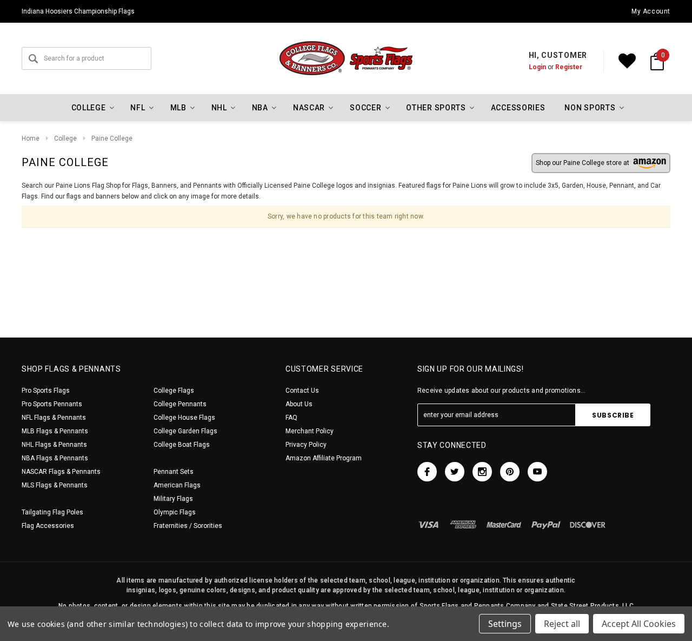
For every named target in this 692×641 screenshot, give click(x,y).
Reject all (562, 624)
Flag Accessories (48, 526)
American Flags (177, 485)
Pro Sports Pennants (52, 404)
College (65, 138)
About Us (298, 404)
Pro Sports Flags (46, 390)
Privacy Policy (306, 444)
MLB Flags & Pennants (55, 431)
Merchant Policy (309, 431)
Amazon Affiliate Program (323, 458)
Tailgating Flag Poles (52, 512)
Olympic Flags (175, 512)
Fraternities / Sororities (188, 526)
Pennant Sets (174, 471)
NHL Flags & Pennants (54, 444)
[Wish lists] (627, 61)
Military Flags (173, 499)
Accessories (518, 107)
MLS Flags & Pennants (55, 485)
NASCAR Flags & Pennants (61, 471)
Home (30, 138)
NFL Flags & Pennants (54, 417)
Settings (505, 624)
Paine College (111, 138)
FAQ (291, 417)
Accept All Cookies (639, 624)
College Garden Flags (185, 431)
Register (568, 67)
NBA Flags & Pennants (55, 458)
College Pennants (180, 404)
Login (537, 67)
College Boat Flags (182, 444)
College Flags (174, 390)
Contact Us (302, 390)
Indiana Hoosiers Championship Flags (78, 11)
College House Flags (184, 417)
